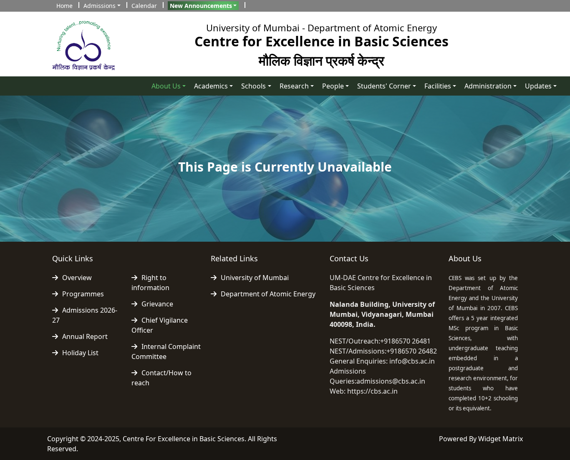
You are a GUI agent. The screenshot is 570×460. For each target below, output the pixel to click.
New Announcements (201, 6)
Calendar (144, 6)
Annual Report (85, 336)
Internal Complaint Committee (166, 351)
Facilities (437, 86)
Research (294, 86)
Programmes (83, 293)
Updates (538, 86)
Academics (211, 86)
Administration (488, 86)
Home (64, 6)
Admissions (99, 6)
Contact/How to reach (161, 377)
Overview (77, 277)
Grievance (157, 303)
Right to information (150, 282)
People (333, 86)
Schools (253, 86)
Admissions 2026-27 (84, 315)
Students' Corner (384, 86)
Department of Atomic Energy (268, 293)
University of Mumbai (255, 277)
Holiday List (80, 352)
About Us (166, 86)
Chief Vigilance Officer (159, 325)
